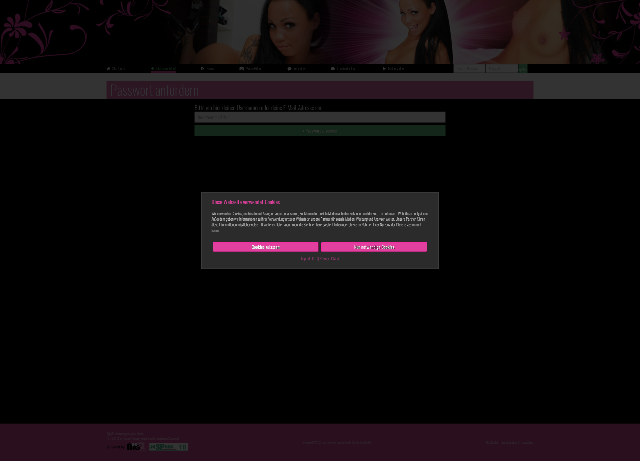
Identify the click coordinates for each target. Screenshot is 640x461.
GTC (315, 258)
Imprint (305, 258)
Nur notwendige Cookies (374, 247)
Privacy (324, 258)
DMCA (335, 258)
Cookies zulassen (266, 247)
